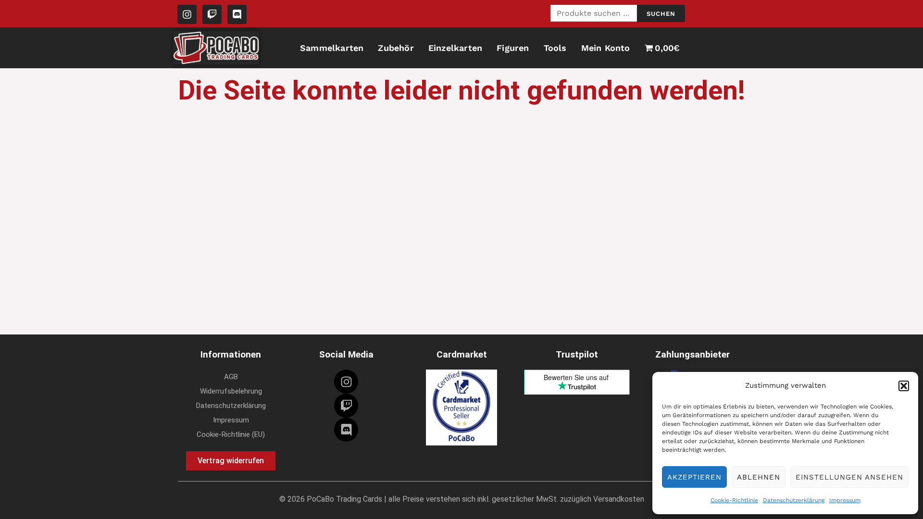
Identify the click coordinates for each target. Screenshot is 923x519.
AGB (231, 376)
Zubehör (395, 48)
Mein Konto (605, 48)
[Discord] (346, 430)
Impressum (845, 500)
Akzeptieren (694, 477)
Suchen (661, 13)
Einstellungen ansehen (849, 477)
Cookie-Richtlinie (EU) (231, 434)
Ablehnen (758, 477)
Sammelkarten (331, 48)
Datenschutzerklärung (793, 500)
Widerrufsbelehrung (231, 391)
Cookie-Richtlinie (734, 500)
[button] (904, 386)
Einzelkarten (455, 48)
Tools (555, 48)
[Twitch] (346, 406)
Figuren (513, 48)
